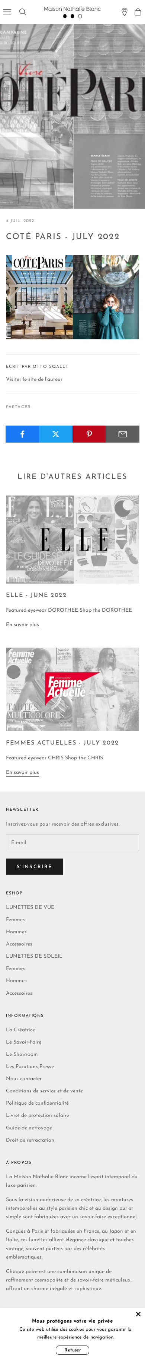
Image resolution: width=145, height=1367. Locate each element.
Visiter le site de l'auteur (34, 379)
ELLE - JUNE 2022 (36, 595)
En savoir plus (22, 625)
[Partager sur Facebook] (22, 434)
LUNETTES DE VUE (30, 907)
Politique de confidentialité (37, 1103)
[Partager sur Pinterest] (89, 434)
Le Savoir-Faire (23, 1042)
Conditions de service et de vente (44, 1091)
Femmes (15, 920)
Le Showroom (22, 1054)
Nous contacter (24, 1079)
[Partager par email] (122, 434)
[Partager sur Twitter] (55, 434)
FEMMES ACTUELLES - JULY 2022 (62, 743)
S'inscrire (34, 866)
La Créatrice (20, 1030)
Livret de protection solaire (37, 1115)
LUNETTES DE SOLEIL (34, 956)
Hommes (16, 932)
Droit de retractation (30, 1140)
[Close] (138, 1314)
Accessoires (19, 944)
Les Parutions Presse (30, 1066)
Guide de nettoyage (29, 1128)
